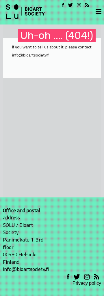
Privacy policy (87, 283)
